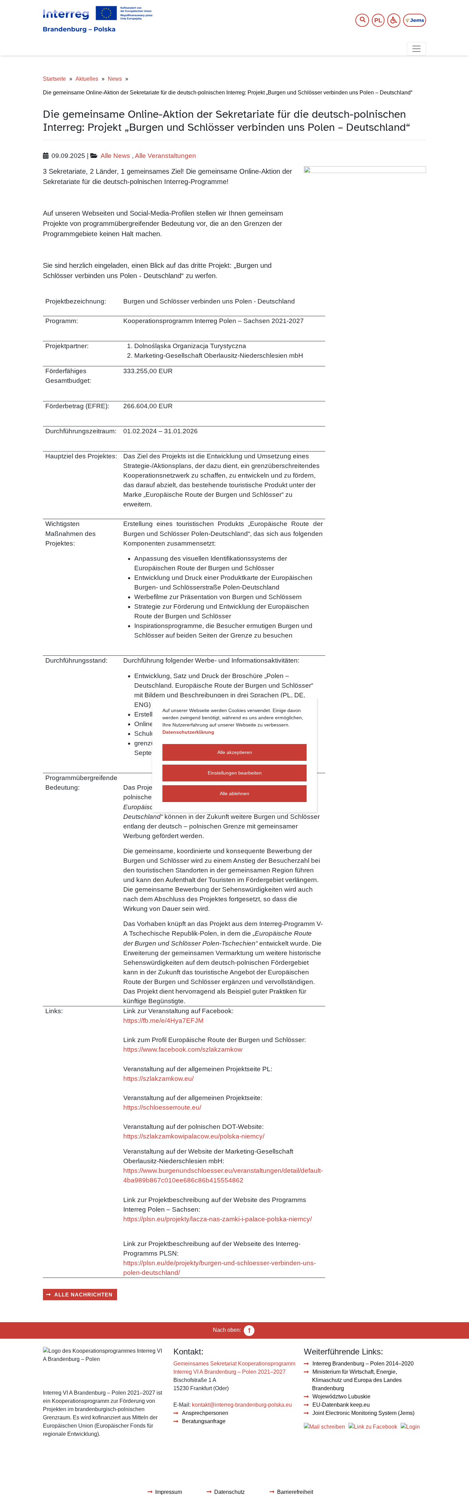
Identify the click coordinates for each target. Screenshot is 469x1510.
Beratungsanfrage (204, 1421)
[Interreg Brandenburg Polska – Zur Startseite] (97, 19)
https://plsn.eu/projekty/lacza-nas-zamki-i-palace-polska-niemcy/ (217, 1219)
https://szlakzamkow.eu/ (158, 1078)
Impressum (168, 1492)
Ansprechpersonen (205, 1413)
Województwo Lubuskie (341, 1396)
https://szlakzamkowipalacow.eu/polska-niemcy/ (193, 1136)
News (115, 79)
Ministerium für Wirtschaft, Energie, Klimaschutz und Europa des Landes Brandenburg (357, 1380)
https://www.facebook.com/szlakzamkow (182, 1049)
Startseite (54, 79)
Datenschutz (229, 1492)
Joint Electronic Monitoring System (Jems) (363, 1413)
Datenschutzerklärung (188, 732)
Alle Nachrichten (83, 1294)
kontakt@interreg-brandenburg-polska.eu (242, 1405)
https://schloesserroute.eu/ (162, 1107)
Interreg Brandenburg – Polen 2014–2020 (363, 1363)
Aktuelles (87, 79)
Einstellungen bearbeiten (235, 773)
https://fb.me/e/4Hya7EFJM (163, 1020)
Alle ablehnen (234, 793)
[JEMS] (414, 20)
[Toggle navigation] (416, 49)
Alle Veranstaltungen (165, 155)
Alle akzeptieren (234, 752)
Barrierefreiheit (295, 1492)
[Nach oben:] (249, 1330)
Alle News (115, 155)
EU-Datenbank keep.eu (341, 1405)
